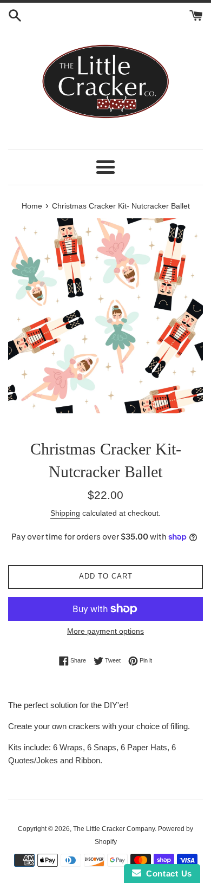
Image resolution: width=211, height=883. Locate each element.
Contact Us (166, 873)
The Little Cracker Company (114, 829)
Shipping (65, 513)
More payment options (105, 631)
